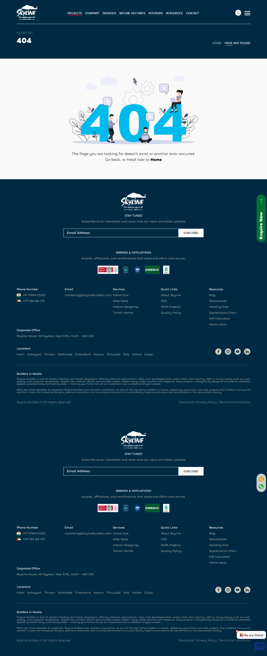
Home (156, 159)
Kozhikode (65, 354)
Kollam (137, 354)
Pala (126, 354)
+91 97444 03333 (34, 295)
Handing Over (219, 307)
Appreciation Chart (223, 313)
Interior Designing (125, 307)
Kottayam (34, 354)
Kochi (21, 354)
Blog (212, 295)
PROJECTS (75, 13)
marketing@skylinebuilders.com (88, 295)
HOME (216, 43)
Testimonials (218, 301)
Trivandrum (83, 354)
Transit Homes (123, 313)
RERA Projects (171, 307)
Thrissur (49, 354)
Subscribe (190, 233)
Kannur (99, 354)
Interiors (156, 13)
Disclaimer (186, 402)
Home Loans (218, 324)
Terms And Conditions (234, 402)
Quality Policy (171, 313)
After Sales (120, 301)
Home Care (120, 295)
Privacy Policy (206, 402)
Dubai (149, 354)
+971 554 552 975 (34, 301)
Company (92, 13)
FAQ (164, 301)
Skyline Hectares (132, 13)
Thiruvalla (114, 354)
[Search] (238, 13)
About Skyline (171, 295)
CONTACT (192, 13)
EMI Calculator (219, 318)
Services (109, 13)
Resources (174, 13)
